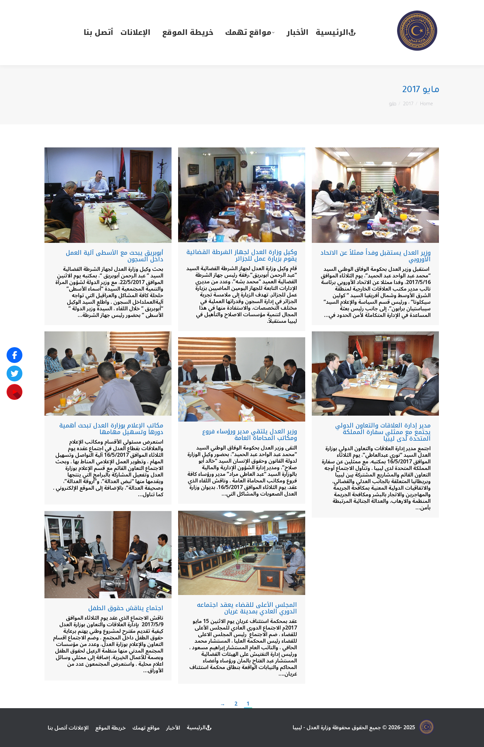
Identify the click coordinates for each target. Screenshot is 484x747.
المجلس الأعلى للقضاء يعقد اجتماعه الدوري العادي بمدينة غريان (247, 608)
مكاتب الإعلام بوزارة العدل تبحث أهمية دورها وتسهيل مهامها (111, 429)
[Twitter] (14, 373)
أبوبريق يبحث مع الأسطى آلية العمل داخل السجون (114, 256)
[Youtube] (14, 392)
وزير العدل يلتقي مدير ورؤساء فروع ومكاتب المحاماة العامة (249, 435)
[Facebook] (14, 355)
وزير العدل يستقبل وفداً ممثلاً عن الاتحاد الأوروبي (375, 256)
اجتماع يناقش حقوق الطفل (124, 608)
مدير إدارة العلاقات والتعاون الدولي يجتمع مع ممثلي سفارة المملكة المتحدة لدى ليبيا (383, 432)
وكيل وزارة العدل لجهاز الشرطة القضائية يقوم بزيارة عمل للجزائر (241, 255)
